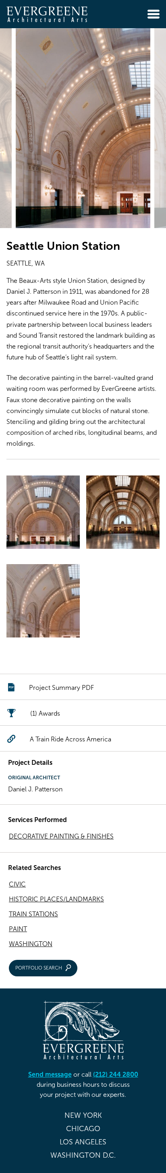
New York (83, 1115)
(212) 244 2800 (115, 1074)
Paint (18, 929)
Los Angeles (83, 1142)
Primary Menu (153, 14)
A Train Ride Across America (70, 739)
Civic (17, 884)
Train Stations (33, 914)
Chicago (83, 1129)
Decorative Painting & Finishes (61, 836)
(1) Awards (45, 713)
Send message (50, 1074)
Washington (30, 943)
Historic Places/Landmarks (56, 899)
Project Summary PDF (61, 687)
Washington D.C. (83, 1155)
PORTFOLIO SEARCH (38, 968)
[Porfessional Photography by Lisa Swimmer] (43, 513)
